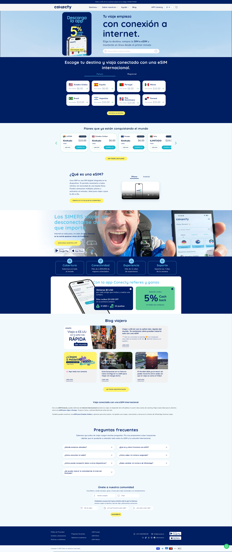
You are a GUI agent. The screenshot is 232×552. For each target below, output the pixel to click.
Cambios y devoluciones (58, 536)
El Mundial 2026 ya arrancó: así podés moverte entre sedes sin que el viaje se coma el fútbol (150, 374)
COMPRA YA (81, 147)
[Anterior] (56, 143)
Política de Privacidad (57, 532)
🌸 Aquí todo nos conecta (76, 372)
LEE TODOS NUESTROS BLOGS (116, 389)
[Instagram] (151, 537)
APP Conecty (157, 7)
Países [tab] (100, 74)
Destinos (93, 7)
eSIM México (96, 539)
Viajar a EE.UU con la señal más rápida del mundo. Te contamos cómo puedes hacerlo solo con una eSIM (142, 331)
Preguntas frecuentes (78, 534)
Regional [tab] (132, 74)
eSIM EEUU (95, 536)
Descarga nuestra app (67, 243)
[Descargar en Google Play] (62, 250)
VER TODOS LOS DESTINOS (115, 113)
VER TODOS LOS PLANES (116, 158)
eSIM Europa (96, 532)
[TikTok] (146, 537)
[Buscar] (156, 51)
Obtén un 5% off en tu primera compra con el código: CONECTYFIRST (116, 2)
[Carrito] (176, 7)
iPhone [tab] (134, 176)
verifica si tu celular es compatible (86, 200)
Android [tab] (146, 176)
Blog (134, 7)
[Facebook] (154, 537)
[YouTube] (143, 537)
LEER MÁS (67, 147)
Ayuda (124, 7)
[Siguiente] (175, 143)
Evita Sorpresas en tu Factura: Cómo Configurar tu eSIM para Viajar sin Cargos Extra (114, 374)
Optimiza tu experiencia (78, 538)
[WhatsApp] (149, 537)
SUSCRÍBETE (116, 514)
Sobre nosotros (109, 7)
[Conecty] (64, 7)
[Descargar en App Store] (78, 250)
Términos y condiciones (58, 539)
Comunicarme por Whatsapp (226, 546)
